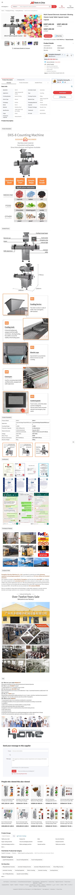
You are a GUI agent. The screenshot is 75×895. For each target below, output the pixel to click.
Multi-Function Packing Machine (31, 10)
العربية (54, 884)
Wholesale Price (44, 881)
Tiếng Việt (35, 886)
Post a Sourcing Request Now (19, 773)
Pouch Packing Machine (36, 859)
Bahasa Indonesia (42, 886)
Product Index (67, 881)
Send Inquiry (48, 36)
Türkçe (30, 886)
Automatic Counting (7, 870)
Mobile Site (35, 883)
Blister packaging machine (25, 844)
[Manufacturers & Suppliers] (37, 2)
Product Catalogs (22, 836)
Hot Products (6, 881)
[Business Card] (71, 86)
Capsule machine (41, 844)
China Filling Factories (58, 866)
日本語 (62, 884)
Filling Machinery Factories (9, 866)
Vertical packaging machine (7, 844)
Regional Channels (59, 881)
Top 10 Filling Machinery (8, 874)
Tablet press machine (60, 844)
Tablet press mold (5, 839)
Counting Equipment (19, 870)
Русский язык (33, 884)
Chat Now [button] (59, 36)
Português (21, 884)
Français (27, 884)
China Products (13, 881)
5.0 (58, 82)
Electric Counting (31, 870)
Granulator (40, 841)
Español (16, 884)
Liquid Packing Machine (8, 859)
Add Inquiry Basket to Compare (22, 48)
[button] (45, 82)
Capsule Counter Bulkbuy (22, 874)
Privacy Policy (59, 889)
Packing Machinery (19, 10)
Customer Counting (42, 870)
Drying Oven (22, 839)
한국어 (57, 884)
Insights (40, 883)
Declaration (52, 889)
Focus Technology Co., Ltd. (28, 889)
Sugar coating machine (6, 841)
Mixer (39, 839)
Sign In (45, 73)
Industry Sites (51, 881)
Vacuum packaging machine (25, 841)
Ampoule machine (60, 841)
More (2, 876)
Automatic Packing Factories (24, 866)
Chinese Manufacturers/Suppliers (24, 881)
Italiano (38, 884)
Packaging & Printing (9, 10)
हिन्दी (65, 884)
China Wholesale (36, 881)
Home (2, 10)
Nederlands (48, 884)
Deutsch (43, 884)
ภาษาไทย (70, 884)
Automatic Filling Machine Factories (42, 866)
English (11, 884)
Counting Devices (54, 870)
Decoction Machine (60, 839)
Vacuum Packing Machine (22, 859)
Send (14, 771)
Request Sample (69, 39)
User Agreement (46, 889)
